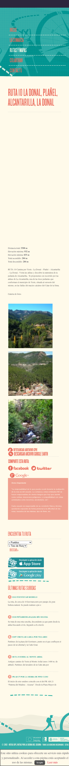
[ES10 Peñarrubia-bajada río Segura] (10, 616)
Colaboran (16, 60)
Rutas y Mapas (18, 50)
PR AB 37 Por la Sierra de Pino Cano (30, 676)
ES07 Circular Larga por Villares (29, 637)
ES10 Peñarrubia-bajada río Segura (30, 617)
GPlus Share (20, 475)
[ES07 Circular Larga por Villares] (10, 636)
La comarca (17, 40)
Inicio (13, 30)
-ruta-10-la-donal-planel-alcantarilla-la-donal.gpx (23, 450)
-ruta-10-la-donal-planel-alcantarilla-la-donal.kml (28, 453)
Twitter (42, 468)
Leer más (52, 762)
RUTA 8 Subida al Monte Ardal (27, 657)
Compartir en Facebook (18, 468)
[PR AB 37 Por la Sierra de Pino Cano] (10, 676)
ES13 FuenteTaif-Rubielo (24, 597)
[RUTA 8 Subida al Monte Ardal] (10, 656)
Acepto (39, 762)
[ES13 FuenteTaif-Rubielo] (10, 596)
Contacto (16, 70)
